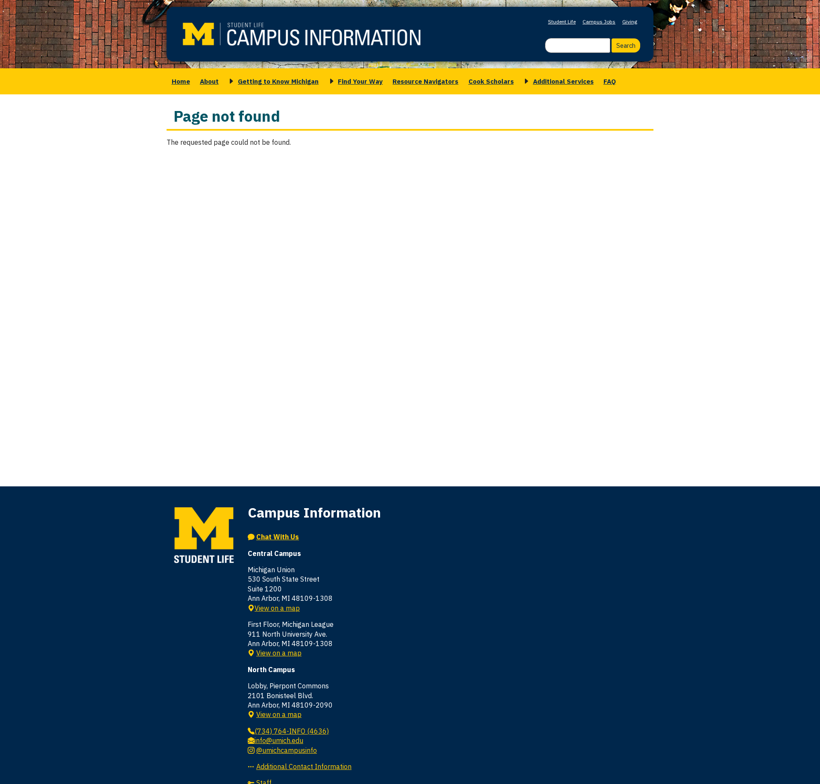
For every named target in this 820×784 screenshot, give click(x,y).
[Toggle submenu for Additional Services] (525, 81)
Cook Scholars (491, 81)
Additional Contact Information (303, 766)
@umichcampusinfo (286, 750)
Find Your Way (360, 81)
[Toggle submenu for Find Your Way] (330, 81)
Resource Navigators (425, 81)
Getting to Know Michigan (278, 81)
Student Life (562, 21)
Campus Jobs (599, 21)
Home (181, 81)
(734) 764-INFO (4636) (292, 731)
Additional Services (563, 81)
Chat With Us (277, 536)
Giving (629, 21)
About (209, 81)
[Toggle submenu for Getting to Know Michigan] (229, 81)
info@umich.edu (279, 740)
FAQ (609, 81)
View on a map (277, 608)
